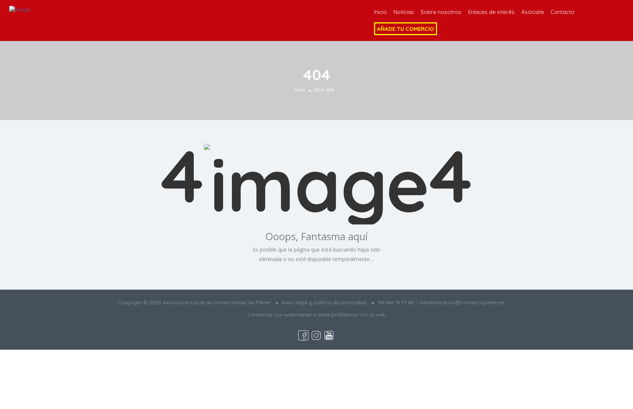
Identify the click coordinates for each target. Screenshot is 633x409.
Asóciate (532, 11)
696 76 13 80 (399, 302)
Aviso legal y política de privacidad (323, 302)
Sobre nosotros (441, 11)
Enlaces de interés (491, 11)
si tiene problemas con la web (349, 314)
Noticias (403, 11)
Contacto (562, 11)
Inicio (380, 11)
